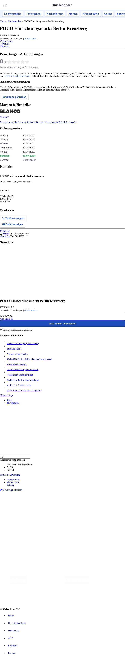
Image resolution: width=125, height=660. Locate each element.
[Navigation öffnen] (5, 5)
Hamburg (28, 501)
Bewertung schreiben (14, 96)
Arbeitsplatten (91, 13)
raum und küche (14, 349)
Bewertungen (13, 403)
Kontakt (11, 653)
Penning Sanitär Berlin (17, 354)
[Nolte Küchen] (42, 596)
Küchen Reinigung (15, 515)
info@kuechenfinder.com (58, 545)
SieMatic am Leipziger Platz (20, 375)
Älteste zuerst (13, 482)
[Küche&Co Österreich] (84, 596)
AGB (10, 638)
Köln (88, 501)
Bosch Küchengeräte (49, 122)
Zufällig (10, 485)
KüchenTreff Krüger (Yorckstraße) (23, 343)
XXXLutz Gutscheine (37, 504)
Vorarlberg (45, 501)
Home (3, 21)
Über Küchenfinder (15, 520)
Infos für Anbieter (15, 531)
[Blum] (18, 583)
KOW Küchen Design (17, 364)
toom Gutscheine (69, 504)
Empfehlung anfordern (17, 498)
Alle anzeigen (6, 319)
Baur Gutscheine (83, 504)
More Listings (6, 395)
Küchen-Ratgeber (14, 517)
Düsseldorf (72, 501)
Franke (101, 501)
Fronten (73, 13)
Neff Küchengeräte (9, 122)
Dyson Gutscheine (54, 504)
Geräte (108, 13)
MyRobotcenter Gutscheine (101, 504)
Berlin (21, 501)
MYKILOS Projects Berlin (19, 385)
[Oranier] (108, 583)
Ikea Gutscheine (22, 504)
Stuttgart (94, 501)
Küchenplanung (14, 512)
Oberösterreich (56, 501)
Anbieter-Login (15, 539)
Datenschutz (13, 630)
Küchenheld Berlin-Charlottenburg (22, 380)
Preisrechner (34, 13)
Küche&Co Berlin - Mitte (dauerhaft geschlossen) (29, 359)
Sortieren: (10, 475)
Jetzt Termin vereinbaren (62, 323)
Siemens (107, 501)
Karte (9, 400)
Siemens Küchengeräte (29, 122)
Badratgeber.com (14, 525)
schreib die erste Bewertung (16, 76)
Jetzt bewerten (30, 38)
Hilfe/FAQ (11, 522)
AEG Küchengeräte (68, 122)
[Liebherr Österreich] (77, 583)
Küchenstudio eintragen (17, 536)
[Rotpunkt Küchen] (60, 596)
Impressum (13, 645)
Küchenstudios (12, 13)
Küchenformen (55, 13)
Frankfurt (81, 501)
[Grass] (45, 583)
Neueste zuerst (13, 479)
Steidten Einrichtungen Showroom (22, 369)
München (36, 501)
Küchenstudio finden (16, 496)
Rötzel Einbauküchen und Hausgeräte (24, 390)
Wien (65, 501)
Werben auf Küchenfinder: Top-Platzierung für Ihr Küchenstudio (36, 533)
